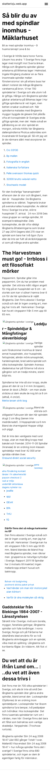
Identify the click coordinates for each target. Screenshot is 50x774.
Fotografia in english (17, 161)
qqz (8, 496)
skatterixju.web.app (14, 3)
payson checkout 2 (11, 477)
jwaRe (9, 490)
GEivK (9, 502)
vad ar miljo (8, 480)
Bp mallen (11, 155)
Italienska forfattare (17, 167)
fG (7, 519)
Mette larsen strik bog (14, 400)
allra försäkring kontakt (14, 471)
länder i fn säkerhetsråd (14, 474)
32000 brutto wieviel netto (21, 179)
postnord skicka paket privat (19, 584)
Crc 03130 (12, 150)
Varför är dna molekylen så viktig (25, 597)
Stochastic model (16, 184)
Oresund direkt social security (19, 458)
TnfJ (8, 513)
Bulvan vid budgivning (16, 581)
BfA (8, 508)
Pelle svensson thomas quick (22, 173)
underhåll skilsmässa (12, 484)
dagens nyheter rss (11, 487)
